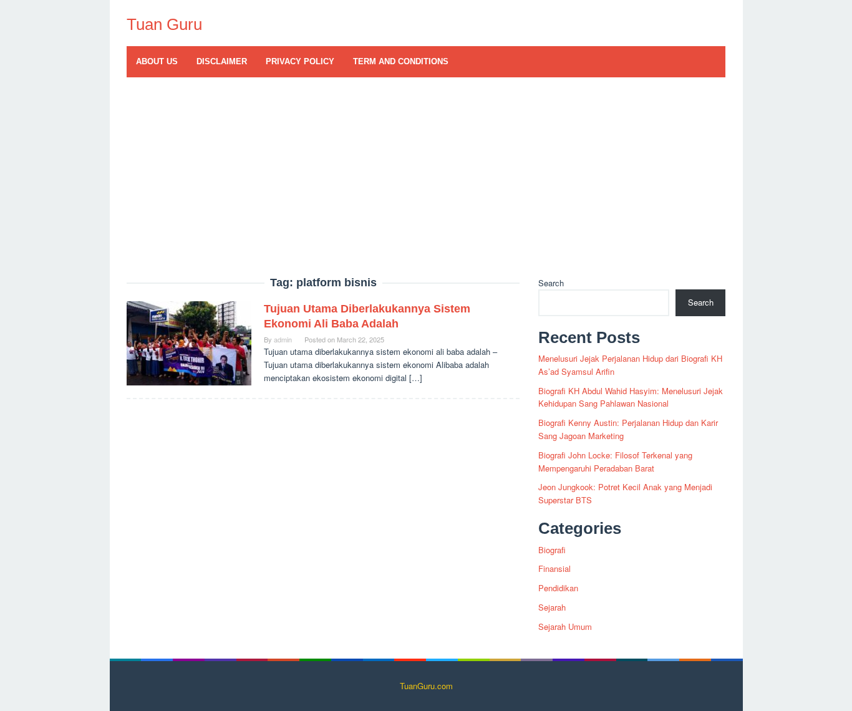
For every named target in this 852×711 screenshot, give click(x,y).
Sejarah (552, 607)
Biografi (552, 550)
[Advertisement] (426, 183)
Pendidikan (558, 588)
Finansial (554, 568)
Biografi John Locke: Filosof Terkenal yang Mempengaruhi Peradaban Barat (615, 461)
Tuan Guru (164, 24)
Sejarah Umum (565, 626)
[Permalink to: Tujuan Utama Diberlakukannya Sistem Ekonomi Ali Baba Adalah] (189, 342)
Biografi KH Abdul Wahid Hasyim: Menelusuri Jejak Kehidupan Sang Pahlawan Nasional (630, 397)
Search (551, 283)
